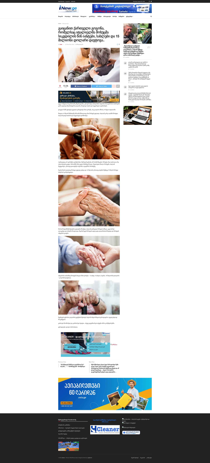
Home (59, 23)
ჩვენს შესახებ (61, 1)
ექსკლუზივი (129, 16)
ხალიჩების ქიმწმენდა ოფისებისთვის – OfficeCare (105, 421)
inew (61, 44)
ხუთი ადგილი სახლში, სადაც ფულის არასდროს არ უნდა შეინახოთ (138, 86)
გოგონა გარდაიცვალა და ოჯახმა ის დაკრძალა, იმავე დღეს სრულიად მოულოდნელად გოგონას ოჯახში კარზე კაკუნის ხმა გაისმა (138, 64)
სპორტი (115, 16)
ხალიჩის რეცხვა (62, 434)
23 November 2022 (69, 44)
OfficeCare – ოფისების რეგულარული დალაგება (71, 428)
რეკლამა (67, 1)
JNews (63, 457)
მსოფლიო (83, 16)
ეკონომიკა (92, 16)
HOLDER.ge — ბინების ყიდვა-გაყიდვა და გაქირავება (72, 438)
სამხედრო (121, 16)
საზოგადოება (107, 16)
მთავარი (60, 16)
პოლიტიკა (67, 16)
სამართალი (75, 16)
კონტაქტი (73, 1)
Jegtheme (90, 457)
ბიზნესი (100, 16)
